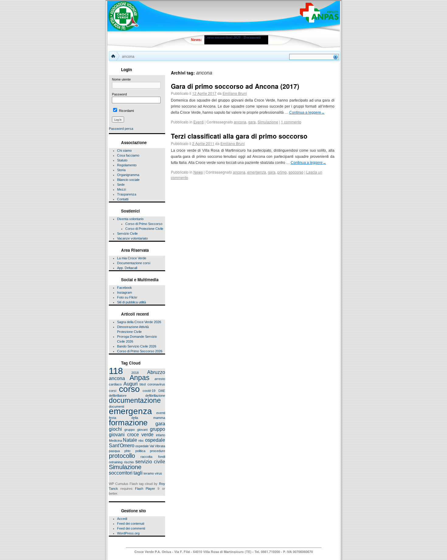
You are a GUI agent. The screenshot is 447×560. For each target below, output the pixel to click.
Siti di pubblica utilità (131, 302)
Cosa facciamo (128, 155)
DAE (161, 390)
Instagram (124, 292)
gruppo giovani (135, 429)
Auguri (130, 383)
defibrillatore (117, 395)
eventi (160, 413)
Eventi (198, 121)
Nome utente (121, 79)
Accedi (122, 518)
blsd (143, 384)
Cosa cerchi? (289, 57)
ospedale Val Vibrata (150, 446)
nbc (141, 440)
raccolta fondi (152, 456)
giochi (115, 429)
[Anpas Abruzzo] (319, 13)
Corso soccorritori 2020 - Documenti (232, 37)
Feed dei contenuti (130, 523)
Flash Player (145, 488)
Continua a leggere (307, 112)
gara (160, 423)
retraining (116, 462)
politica (140, 451)
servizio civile (150, 461)
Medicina (115, 440)
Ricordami (126, 110)
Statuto (122, 160)
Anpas (140, 378)
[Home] (114, 56)
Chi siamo (124, 150)
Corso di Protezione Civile (144, 228)
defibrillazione (155, 395)
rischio (129, 462)
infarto (160, 435)
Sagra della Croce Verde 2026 (139, 322)
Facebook (124, 287)
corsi (112, 390)
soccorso (296, 172)
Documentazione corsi (133, 263)
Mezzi (121, 189)
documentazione (135, 400)
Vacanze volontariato (132, 238)
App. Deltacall (127, 268)
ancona (117, 378)
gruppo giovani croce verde (137, 431)
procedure (157, 451)
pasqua (114, 451)
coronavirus (156, 384)
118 (116, 371)
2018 (135, 373)
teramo (149, 473)
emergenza (130, 411)
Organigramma (128, 175)
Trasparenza (126, 194)
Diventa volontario (130, 219)
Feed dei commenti (131, 528)
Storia (121, 170)
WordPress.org (128, 533)
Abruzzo (156, 372)
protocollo (122, 455)
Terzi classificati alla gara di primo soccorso (239, 135)
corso (129, 389)
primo (282, 172)
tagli (138, 472)
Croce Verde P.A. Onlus (153, 551)
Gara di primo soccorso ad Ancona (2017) (235, 86)
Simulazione (125, 467)
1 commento (291, 121)
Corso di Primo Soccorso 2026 (139, 351)
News (198, 172)
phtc (127, 451)
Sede (121, 184)
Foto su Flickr (127, 297)
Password (119, 94)
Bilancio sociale (128, 179)
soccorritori (121, 472)
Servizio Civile (127, 233)
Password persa (121, 128)
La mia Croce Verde (131, 258)
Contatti (122, 199)
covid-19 (149, 390)
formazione (128, 422)
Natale (130, 440)
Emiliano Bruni (235, 93)
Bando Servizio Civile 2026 (136, 346)
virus (158, 473)
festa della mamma (137, 418)
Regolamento (127, 165)
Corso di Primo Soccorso (143, 224)
